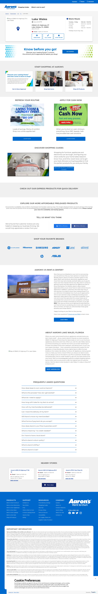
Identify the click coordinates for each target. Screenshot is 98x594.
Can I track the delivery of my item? (35, 412)
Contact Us (26, 502)
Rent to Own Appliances (13, 507)
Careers (74, 1)
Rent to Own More (11, 510)
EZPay (24, 517)
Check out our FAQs (74, 314)
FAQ (24, 507)
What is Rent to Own (28, 510)
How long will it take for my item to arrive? (38, 402)
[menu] (49, 5)
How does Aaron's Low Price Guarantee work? (39, 426)
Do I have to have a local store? (33, 435)
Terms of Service (43, 512)
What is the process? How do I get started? (38, 393)
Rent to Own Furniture (13, 502)
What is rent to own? (38, 7)
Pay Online (25, 505)
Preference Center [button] (44, 587)
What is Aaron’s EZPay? (31, 445)
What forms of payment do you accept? (37, 421)
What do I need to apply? (31, 397)
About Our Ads (60, 512)
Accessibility (42, 515)
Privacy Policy (42, 510)
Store (82, 1)
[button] (95, 578)
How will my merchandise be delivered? (37, 407)
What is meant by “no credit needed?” (36, 431)
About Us (58, 505)
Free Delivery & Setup (44, 502)
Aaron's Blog (59, 510)
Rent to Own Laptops (12, 512)
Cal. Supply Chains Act (45, 517)
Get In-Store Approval (19, 89)
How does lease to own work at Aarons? (37, 388)
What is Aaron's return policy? (33, 440)
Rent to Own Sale (11, 515)
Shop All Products (79, 89)
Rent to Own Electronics (13, 505)
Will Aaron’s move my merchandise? (35, 416)
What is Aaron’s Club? (30, 450)
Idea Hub (41, 507)
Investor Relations (60, 507)
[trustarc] (93, 592)
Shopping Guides (23, 7)
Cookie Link (10, 592)
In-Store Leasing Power (29, 512)
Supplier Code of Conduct (45, 520)
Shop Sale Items (49, 89)
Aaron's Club (26, 515)
